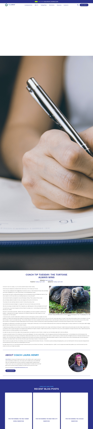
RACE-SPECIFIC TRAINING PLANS (51, 1)
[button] (28, 5)
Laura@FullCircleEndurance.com (21, 367)
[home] (10, 5)
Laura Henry (8, 359)
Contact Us (66, 5)
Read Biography (10, 370)
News (36, 1)
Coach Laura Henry (49, 280)
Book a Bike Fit (84, 4)
